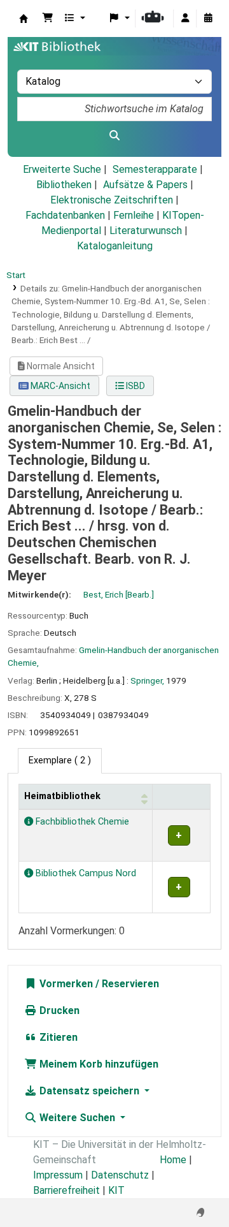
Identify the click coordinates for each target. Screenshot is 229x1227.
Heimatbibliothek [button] (62, 796)
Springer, (147, 680)
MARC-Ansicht (59, 386)
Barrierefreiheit (66, 1190)
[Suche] (114, 135)
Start (15, 275)
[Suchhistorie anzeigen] (208, 18)
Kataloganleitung (115, 246)
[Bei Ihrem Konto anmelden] (185, 18)
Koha (23, 18)
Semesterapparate (155, 169)
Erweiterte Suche (62, 169)
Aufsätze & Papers (145, 185)
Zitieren (57, 1037)
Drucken (58, 1010)
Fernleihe (133, 215)
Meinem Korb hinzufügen (97, 1064)
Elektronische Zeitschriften (111, 200)
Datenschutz (120, 1175)
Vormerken (65, 984)
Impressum (58, 1175)
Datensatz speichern (89, 1091)
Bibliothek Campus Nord (84, 873)
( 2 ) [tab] (60, 760)
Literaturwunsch (145, 230)
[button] (48, 18)
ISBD (134, 386)
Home (173, 1160)
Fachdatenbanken (65, 215)
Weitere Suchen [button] (77, 1118)
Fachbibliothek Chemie (81, 821)
